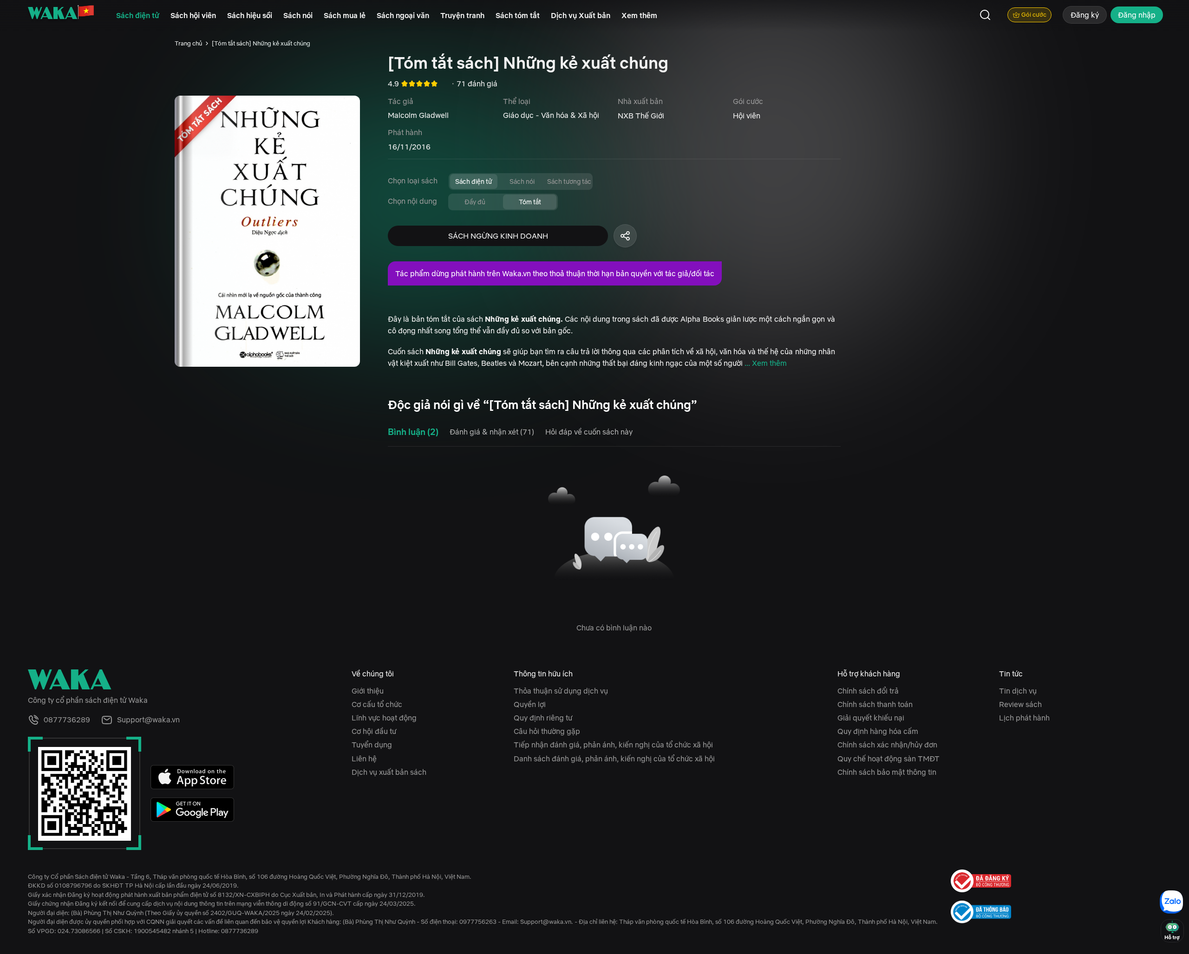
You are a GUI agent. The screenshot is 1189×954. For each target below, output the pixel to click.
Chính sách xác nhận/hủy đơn (887, 744)
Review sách (1020, 704)
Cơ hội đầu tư (374, 731)
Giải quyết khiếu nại (870, 717)
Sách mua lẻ (345, 15)
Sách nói (298, 15)
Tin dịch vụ (1018, 690)
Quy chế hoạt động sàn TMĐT (888, 758)
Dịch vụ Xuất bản (580, 15)
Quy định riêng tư (543, 717)
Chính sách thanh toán (875, 704)
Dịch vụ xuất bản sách (389, 772)
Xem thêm (639, 15)
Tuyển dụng (372, 744)
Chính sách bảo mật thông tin (886, 772)
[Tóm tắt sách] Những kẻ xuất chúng (261, 43)
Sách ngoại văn (403, 15)
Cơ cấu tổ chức (377, 704)
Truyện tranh (462, 15)
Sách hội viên (193, 15)
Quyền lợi (530, 704)
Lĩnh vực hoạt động (384, 717)
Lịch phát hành (1024, 717)
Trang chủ (188, 43)
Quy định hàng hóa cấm (877, 731)
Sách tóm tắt (518, 15)
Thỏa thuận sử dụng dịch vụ (561, 690)
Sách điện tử (137, 15)
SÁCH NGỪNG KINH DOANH (498, 235)
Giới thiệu (368, 690)
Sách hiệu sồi (249, 15)
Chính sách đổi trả (868, 690)
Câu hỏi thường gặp (547, 731)
